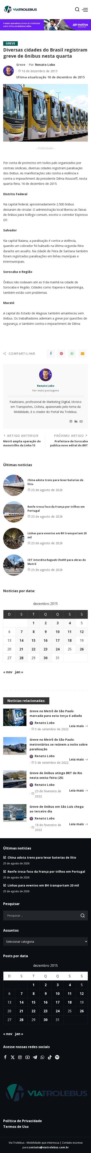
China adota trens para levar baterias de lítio (42, 857)
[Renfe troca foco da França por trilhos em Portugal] (13, 512)
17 (57, 640)
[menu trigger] (85, 9)
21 (21, 649)
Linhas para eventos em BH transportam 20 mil (43, 885)
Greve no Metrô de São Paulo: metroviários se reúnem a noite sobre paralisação (59, 744)
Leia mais (76, 726)
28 (21, 658)
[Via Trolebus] (45, 1093)
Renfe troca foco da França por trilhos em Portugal (46, 871)
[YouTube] (81, 421)
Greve (10, 43)
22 (33, 649)
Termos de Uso (16, 1126)
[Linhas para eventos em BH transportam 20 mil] (13, 538)
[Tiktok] (50, 1057)
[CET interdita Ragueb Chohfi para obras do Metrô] (13, 565)
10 (57, 631)
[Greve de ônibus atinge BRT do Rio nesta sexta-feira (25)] (14, 779)
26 (82, 649)
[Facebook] (51, 353)
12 (82, 631)
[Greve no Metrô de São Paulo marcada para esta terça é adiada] (14, 717)
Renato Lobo (45, 65)
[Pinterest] (61, 353)
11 (70, 631)
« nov (7, 672)
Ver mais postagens (45, 390)
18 (70, 640)
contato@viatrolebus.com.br (49, 1147)
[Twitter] (13, 1057)
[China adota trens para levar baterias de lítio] (13, 485)
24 (57, 649)
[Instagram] (70, 421)
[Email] (82, 353)
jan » (19, 672)
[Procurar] (77, 9)
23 (45, 649)
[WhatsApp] (72, 353)
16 (45, 640)
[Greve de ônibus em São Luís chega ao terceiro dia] (14, 813)
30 (45, 658)
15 (33, 640)
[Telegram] (35, 1057)
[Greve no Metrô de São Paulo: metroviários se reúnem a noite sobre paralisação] (14, 746)
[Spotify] (57, 1057)
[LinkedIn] (76, 421)
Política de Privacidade (22, 1121)
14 (21, 640)
